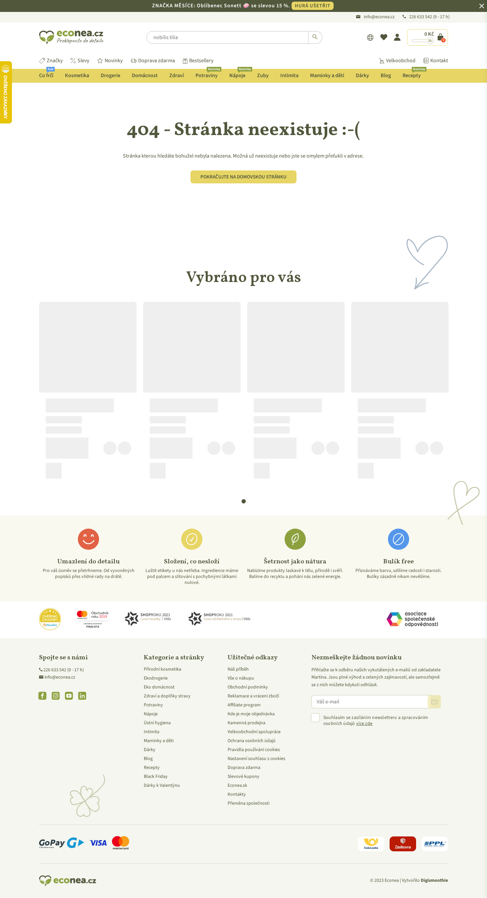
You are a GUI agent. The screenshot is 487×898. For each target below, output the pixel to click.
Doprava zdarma (156, 60)
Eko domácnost (159, 687)
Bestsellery (201, 60)
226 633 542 (421, 17)
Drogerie (110, 75)
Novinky (114, 60)
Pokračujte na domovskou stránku (243, 176)
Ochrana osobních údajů (252, 740)
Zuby (263, 75)
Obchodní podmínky (248, 687)
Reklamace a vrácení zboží (253, 696)
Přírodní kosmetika (162, 669)
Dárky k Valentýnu (162, 785)
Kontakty (237, 794)
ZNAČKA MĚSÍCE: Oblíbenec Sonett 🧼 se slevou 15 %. (241, 5)
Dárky (362, 75)
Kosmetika (77, 75)
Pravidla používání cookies (254, 749)
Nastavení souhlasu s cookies (256, 758)
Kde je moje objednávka (251, 714)
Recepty (414, 74)
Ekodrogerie (156, 678)
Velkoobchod (400, 60)
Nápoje (239, 74)
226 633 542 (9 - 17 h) (63, 670)
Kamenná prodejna (246, 723)
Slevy (83, 60)
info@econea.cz (379, 17)
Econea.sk (237, 785)
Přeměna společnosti (248, 803)
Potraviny (207, 74)
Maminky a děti (327, 75)
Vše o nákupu (241, 678)
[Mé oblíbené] (383, 37)
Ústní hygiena (157, 723)
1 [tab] (244, 501)
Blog (386, 75)
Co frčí (46, 74)
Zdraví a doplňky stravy (167, 696)
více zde (364, 723)
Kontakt (439, 60)
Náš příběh (238, 669)
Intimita (289, 75)
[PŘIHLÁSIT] (434, 701)
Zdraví (176, 75)
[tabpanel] (88, 393)
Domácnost (145, 75)
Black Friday (156, 776)
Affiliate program (244, 705)
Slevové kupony (243, 776)
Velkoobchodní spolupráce (254, 732)
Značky (55, 60)
